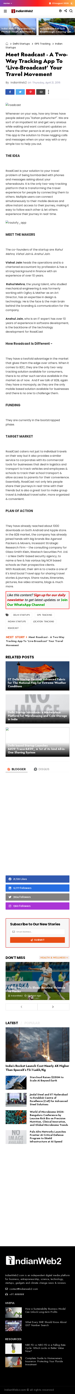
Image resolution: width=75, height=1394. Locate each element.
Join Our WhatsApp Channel (37, 602)
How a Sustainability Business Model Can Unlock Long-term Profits (45, 1310)
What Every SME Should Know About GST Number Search (45, 1323)
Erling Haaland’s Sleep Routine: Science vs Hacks (36, 989)
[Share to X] (20, 92)
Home (6, 3)
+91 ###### (16, 1294)
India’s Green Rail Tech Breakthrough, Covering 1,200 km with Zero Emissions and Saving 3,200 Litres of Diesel (56, 33)
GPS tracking (42, 43)
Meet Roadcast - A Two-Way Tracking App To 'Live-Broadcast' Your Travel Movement (35, 641)
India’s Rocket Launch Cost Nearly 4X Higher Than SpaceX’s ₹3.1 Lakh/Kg (37, 1068)
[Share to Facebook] (9, 92)
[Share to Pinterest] (30, 92)
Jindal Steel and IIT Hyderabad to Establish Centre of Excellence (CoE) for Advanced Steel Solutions (49, 1099)
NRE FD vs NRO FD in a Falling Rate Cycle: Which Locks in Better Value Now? (45, 1348)
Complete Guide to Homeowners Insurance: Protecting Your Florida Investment (44, 1361)
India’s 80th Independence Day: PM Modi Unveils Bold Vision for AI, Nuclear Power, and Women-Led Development (18, 33)
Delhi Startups (21, 43)
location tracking (43, 621)
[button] (7, 3)
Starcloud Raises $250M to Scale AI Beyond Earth (46, 1078)
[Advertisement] (37, 829)
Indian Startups (17, 621)
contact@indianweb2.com (23, 1289)
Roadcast (13, 628)
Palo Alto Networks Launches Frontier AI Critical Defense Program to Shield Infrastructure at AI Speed (48, 1136)
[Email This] (40, 92)
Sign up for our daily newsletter (36, 597)
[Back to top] (66, 1386)
